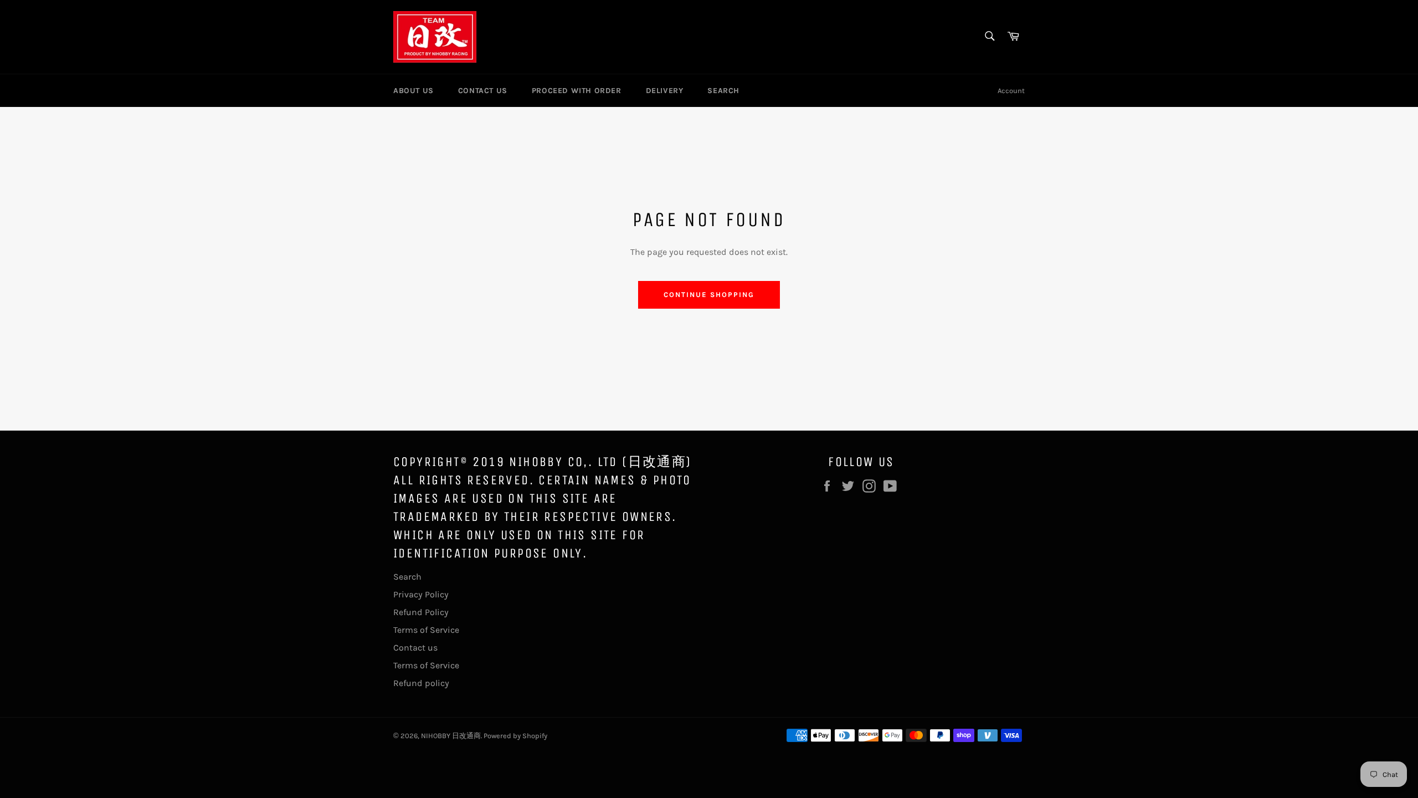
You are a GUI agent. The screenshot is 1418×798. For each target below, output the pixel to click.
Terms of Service (426, 630)
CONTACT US (482, 90)
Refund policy (421, 683)
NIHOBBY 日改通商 (451, 736)
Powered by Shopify (515, 736)
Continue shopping (709, 294)
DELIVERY (665, 90)
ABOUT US (413, 90)
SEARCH (723, 90)
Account (1011, 90)
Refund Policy (421, 612)
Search (407, 576)
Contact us (415, 647)
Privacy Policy (421, 594)
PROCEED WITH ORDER (576, 90)
